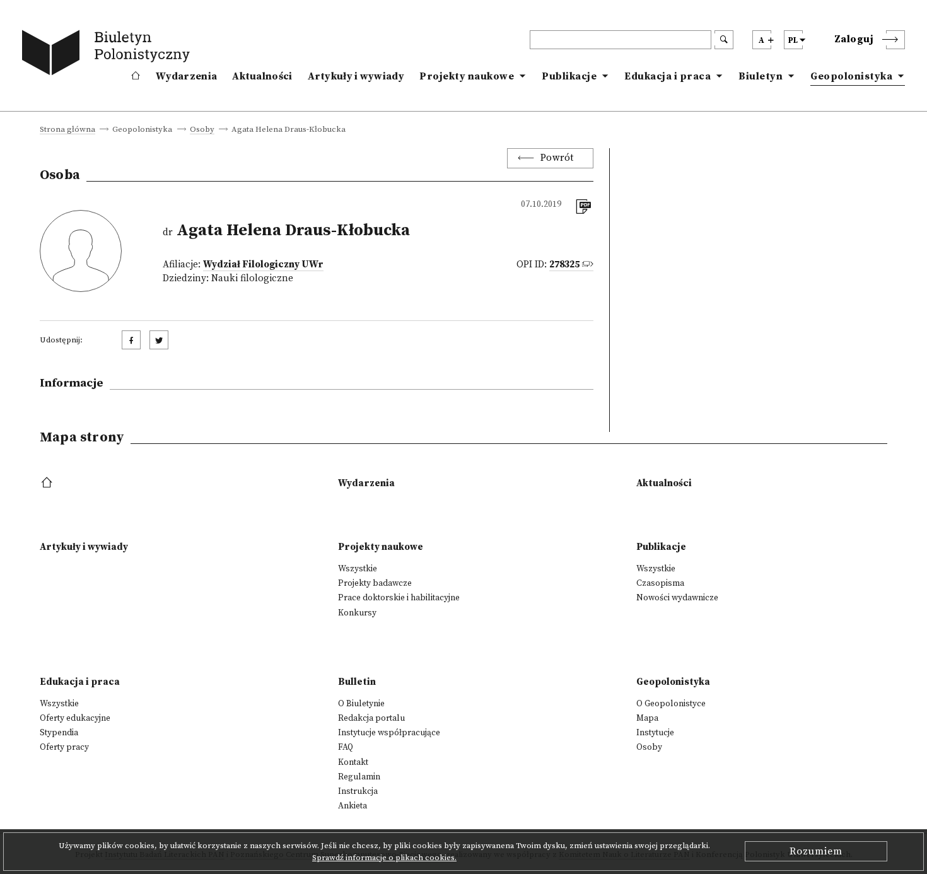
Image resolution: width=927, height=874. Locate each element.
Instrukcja (358, 791)
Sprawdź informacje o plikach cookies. (384, 858)
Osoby (202, 129)
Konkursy (357, 613)
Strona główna (67, 129)
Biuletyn (760, 76)
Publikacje (569, 76)
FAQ (345, 747)
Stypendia (59, 732)
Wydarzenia (186, 76)
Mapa (647, 718)
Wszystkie (357, 568)
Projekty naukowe (466, 76)
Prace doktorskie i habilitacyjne (399, 597)
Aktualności (262, 76)
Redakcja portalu (371, 718)
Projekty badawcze (375, 583)
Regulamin (359, 777)
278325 (564, 265)
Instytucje (655, 732)
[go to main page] (108, 55)
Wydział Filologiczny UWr (263, 265)
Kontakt (353, 762)
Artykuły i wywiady (356, 76)
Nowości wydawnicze (677, 597)
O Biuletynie (361, 703)
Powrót (557, 158)
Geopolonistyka (851, 76)
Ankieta (352, 806)
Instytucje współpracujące (389, 732)
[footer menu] (48, 483)
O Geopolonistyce (671, 703)
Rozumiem (816, 851)
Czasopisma (660, 583)
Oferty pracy (64, 747)
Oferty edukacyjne (75, 718)
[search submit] (723, 39)
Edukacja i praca (667, 76)
